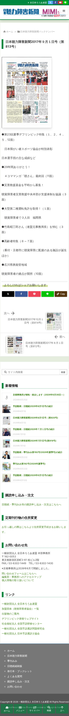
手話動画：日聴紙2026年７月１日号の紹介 (34, 429)
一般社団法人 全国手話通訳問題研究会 (23, 628)
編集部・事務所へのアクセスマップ (21, 576)
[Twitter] (50, 2)
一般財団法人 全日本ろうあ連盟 (19, 603)
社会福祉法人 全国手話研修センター (22, 623)
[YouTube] (60, 2)
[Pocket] (34, 294)
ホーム (9, 31)
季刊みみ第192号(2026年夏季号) (29, 463)
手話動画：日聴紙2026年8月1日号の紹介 (33, 406)
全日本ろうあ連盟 (38, 2)
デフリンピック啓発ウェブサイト (20, 618)
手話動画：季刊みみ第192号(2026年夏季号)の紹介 (37, 452)
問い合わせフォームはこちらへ (19, 573)
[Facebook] (55, 2)
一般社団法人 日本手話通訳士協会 (21, 633)
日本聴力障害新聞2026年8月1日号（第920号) (35, 417)
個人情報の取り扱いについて (18, 580)
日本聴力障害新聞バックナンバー (37, 31)
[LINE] (65, 2)
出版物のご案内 (10, 613)
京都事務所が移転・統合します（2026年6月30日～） (39, 394)
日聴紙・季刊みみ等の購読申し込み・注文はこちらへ (31, 504)
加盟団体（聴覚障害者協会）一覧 (20, 608)
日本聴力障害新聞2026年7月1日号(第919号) (34, 440)
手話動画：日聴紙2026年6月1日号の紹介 (33, 475)
